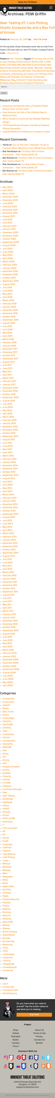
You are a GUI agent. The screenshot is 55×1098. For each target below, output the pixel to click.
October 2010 (9, 627)
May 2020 (8, 255)
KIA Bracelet (13, 77)
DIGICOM (7, 747)
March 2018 (8, 339)
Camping (7, 721)
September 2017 (10, 359)
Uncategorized (10, 967)
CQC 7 (42, 62)
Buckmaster (40, 65)
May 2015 (7, 449)
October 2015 (9, 433)
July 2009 (8, 676)
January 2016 (9, 423)
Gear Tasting (16, 59)
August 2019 (9, 284)
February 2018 (10, 343)
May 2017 (7, 372)
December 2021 (10, 210)
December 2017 (10, 349)
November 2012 (10, 546)
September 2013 (11, 514)
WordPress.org (10, 993)
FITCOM (6, 783)
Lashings (7, 848)
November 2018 (10, 313)
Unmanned (8, 971)
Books (16, 1040)
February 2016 (10, 420)
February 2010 (10, 653)
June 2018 (8, 330)
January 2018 (9, 346)
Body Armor (8, 712)
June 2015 (8, 446)
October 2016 (9, 394)
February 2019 (10, 304)
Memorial (7, 867)
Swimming (8, 945)
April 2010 (7, 647)
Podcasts (15, 1037)
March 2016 (8, 417)
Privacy (6, 906)
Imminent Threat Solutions (29, 80)
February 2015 (10, 459)
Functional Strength (12, 789)
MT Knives (36, 59)
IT (3, 825)
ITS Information (10, 828)
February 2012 (9, 576)
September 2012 (10, 553)
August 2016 (9, 401)
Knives (6, 838)
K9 (4, 831)
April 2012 (7, 569)
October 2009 (9, 666)
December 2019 (10, 271)
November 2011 (10, 585)
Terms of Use (39, 1033)
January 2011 (9, 618)
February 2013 (10, 537)
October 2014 (9, 472)
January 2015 (9, 462)
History (6, 809)
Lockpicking (17, 74)
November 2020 (10, 236)
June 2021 (8, 220)
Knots (5, 841)
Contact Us (39, 1040)
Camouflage (8, 718)
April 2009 (8, 686)
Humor (6, 815)
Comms (6, 738)
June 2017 (8, 368)
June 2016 (8, 407)
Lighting (7, 851)
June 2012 (8, 563)
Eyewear (7, 773)
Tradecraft (8, 958)
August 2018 (9, 323)
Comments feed (10, 990)
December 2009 (10, 660)
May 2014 (7, 488)
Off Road (7, 893)
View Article (13, 53)
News (5, 880)
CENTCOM (8, 725)
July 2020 (8, 249)
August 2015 (9, 440)
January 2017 (9, 385)
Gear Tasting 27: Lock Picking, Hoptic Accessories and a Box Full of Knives (27, 27)
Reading (7, 909)
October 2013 (9, 511)
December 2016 (10, 388)
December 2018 (10, 310)
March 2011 (8, 611)
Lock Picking (40, 74)
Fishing (6, 780)
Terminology (8, 954)
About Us (39, 1030)
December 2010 (10, 621)
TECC (5, 951)
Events (6, 770)
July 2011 (7, 598)
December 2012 (10, 543)
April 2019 (7, 297)
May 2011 (7, 605)
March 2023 (9, 194)
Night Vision (8, 886)
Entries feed (8, 987)
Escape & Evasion (11, 767)
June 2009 (8, 679)
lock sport (28, 74)
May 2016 (7, 411)
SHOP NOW (34, 1015)
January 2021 (9, 229)
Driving (6, 760)
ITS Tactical (26, 77)
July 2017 (7, 365)
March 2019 (8, 300)
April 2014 (7, 491)
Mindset (6, 870)
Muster (39, 1043)
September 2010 (11, 631)
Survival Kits (8, 941)
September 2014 (11, 475)
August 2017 (9, 362)
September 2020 (11, 242)
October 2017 (9, 356)
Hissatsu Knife (14, 62)
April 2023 (8, 190)
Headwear (7, 802)
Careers (15, 1043)
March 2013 (8, 533)
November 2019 (10, 275)
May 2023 (8, 187)
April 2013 (7, 530)
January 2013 (9, 540)
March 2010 (8, 650)
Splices (6, 925)
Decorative (8, 744)
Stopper (6, 928)
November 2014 (10, 469)
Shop (15, 1030)
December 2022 (10, 197)
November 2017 (10, 352)
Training (6, 961)
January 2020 (9, 268)
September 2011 (10, 592)
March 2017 (8, 378)
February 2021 (9, 226)
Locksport (5, 74)
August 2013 (9, 517)
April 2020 (8, 258)
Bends (6, 708)
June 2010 (8, 640)
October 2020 (9, 239)
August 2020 (9, 245)
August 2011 (8, 595)
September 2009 (11, 669)
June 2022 (8, 203)
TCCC (5, 948)
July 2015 (7, 443)
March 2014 (8, 495)
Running (7, 912)
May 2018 (7, 333)
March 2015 (8, 456)
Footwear (7, 786)
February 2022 (10, 207)
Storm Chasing (10, 932)
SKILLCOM (8, 922)
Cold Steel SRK (14, 65)
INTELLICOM (9, 818)
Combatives (8, 734)
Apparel (6, 705)
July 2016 (7, 404)
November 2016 (10, 391)
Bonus (6, 715)
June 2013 (8, 524)
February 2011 (9, 614)
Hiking (6, 806)
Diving (6, 754)
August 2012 (9, 556)
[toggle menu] (50, 7)
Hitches (6, 812)
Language (7, 844)
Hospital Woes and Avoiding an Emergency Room (26, 132)
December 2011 (10, 582)
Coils (5, 731)
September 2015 (11, 436)
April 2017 (7, 375)
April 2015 (7, 453)
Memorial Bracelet (45, 71)
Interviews (8, 822)
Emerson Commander (10, 71)
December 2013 (10, 504)
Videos (15, 1033)
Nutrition (7, 890)
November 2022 (10, 200)
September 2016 (11, 398)
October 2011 (9, 588)
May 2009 (8, 682)
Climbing (7, 728)
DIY (4, 757)
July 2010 (7, 637)
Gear (11, 83)
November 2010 (10, 624)
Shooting (7, 919)
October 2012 (9, 550)
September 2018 (11, 320)
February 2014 (10, 498)
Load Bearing (9, 854)
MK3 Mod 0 (27, 65)
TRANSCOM (8, 964)
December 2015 (10, 427)
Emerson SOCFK (30, 62)
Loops (5, 861)
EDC (5, 763)
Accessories (8, 699)
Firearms (7, 776)
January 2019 (9, 307)
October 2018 (9, 317)
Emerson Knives (22, 83)
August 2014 (9, 478)
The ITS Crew (40, 39)
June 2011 (7, 601)
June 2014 (8, 485)
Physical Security (11, 899)
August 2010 (9, 634)
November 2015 (10, 430)
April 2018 (7, 336)
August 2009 (9, 673)
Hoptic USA (32, 68)
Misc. (5, 873)
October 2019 (9, 278)
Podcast (6, 903)
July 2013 (7, 521)
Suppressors (9, 935)
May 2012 (7, 566)
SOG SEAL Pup (29, 71)
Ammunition (8, 702)
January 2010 (9, 656)
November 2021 (10, 213)
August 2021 (9, 216)
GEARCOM (8, 799)
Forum (16, 1046)
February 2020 (10, 265)
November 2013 (10, 508)
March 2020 (9, 262)
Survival (6, 938)
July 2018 (7, 326)
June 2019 (8, 291)
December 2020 (10, 233)
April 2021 (7, 223)
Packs (5, 896)
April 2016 (7, 414)
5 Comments (38, 83)
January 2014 (9, 501)
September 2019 (11, 281)
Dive (5, 751)
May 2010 (7, 643)
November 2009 (10, 663)
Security (7, 916)
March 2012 (8, 572)
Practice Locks (19, 68)
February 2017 (9, 381)
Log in (5, 984)
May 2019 (7, 294)
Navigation (8, 877)
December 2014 (10, 466)
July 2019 (7, 288)
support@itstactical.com (27, 1087)
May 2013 (7, 527)
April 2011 (7, 608)
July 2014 (7, 482)
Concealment (9, 741)
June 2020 (8, 252)
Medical (6, 864)
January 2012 (9, 579)
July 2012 (7, 559)
